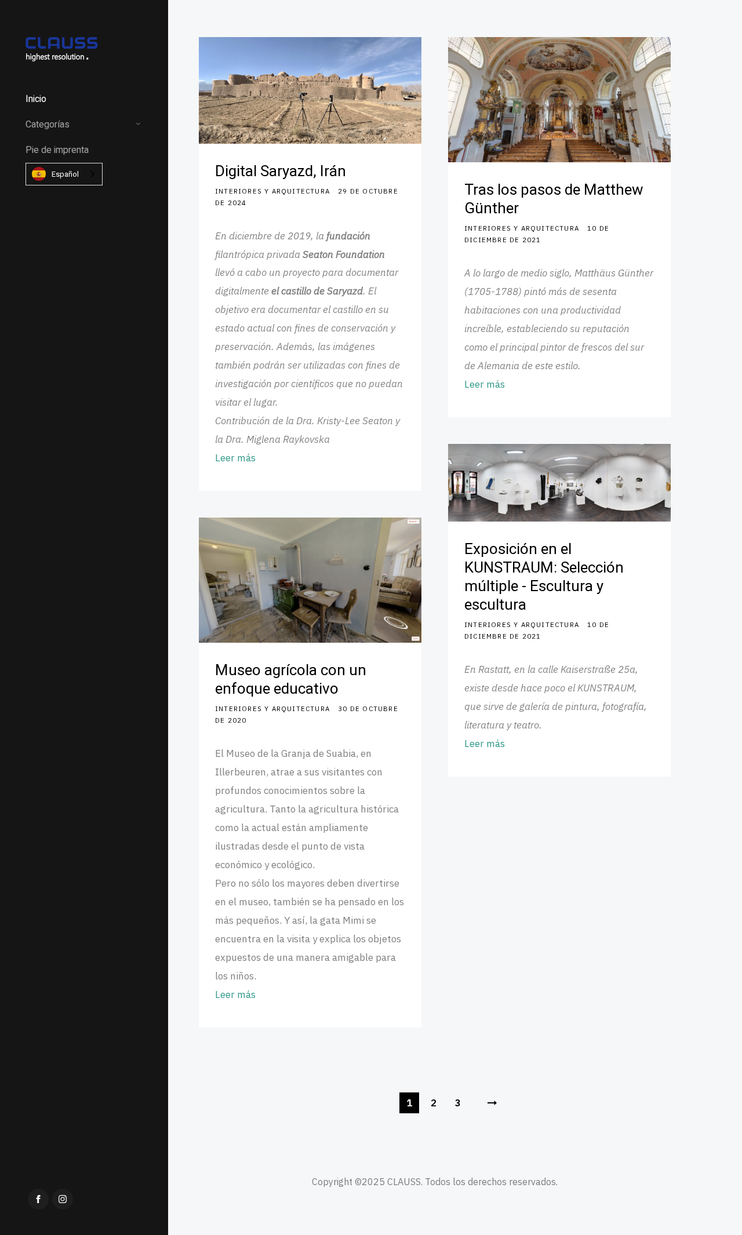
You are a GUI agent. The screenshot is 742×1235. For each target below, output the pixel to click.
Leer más (235, 457)
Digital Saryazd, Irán (280, 172)
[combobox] (64, 174)
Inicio (36, 99)
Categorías (48, 125)
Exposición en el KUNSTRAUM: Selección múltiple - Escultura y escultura (544, 577)
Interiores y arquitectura (272, 191)
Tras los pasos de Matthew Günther (553, 199)
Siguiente (492, 1102)
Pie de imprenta (57, 150)
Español (65, 174)
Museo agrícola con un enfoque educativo (290, 680)
